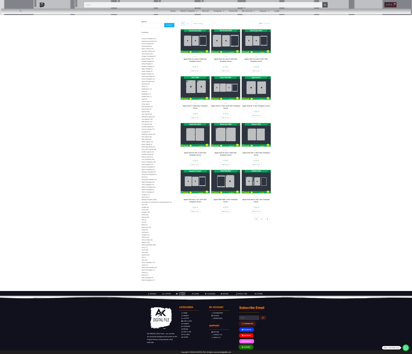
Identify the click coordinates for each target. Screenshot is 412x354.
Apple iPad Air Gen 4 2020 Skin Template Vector (225, 154)
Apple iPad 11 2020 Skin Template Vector (195, 107)
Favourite (233, 11)
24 (266, 23)
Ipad (195, 56)
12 (264, 23)
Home (173, 11)
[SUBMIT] (263, 318)
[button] (189, 11)
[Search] (325, 5)
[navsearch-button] (21, 11)
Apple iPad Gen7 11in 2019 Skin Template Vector (195, 200)
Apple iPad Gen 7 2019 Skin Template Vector (256, 154)
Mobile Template (188, 11)
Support (263, 11)
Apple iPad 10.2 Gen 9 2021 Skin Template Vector (256, 60)
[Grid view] (183, 23)
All (269, 23)
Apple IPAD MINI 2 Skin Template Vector (226, 200)
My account (247, 11)
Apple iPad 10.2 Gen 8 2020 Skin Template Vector (195, 60)
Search (144, 22)
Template (218, 11)
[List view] (187, 23)
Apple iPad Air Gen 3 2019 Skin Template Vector (195, 154)
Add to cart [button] (195, 71)
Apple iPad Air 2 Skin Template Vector (256, 106)
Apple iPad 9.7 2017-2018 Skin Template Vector (225, 107)
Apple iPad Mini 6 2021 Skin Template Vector (256, 200)
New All (205, 11)
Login (276, 11)
